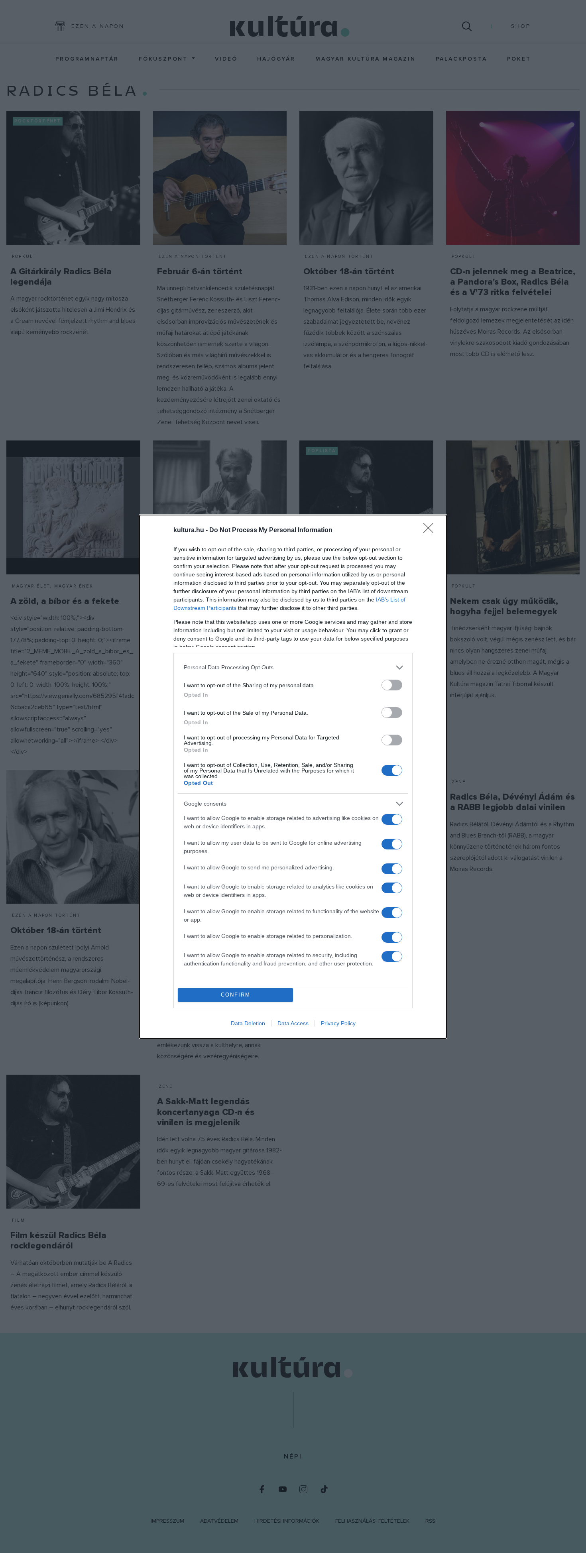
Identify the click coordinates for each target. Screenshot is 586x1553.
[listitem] (293, 667)
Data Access (293, 1023)
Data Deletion (248, 1023)
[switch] (391, 685)
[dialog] (293, 776)
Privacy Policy (338, 1023)
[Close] (431, 530)
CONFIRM (235, 995)
